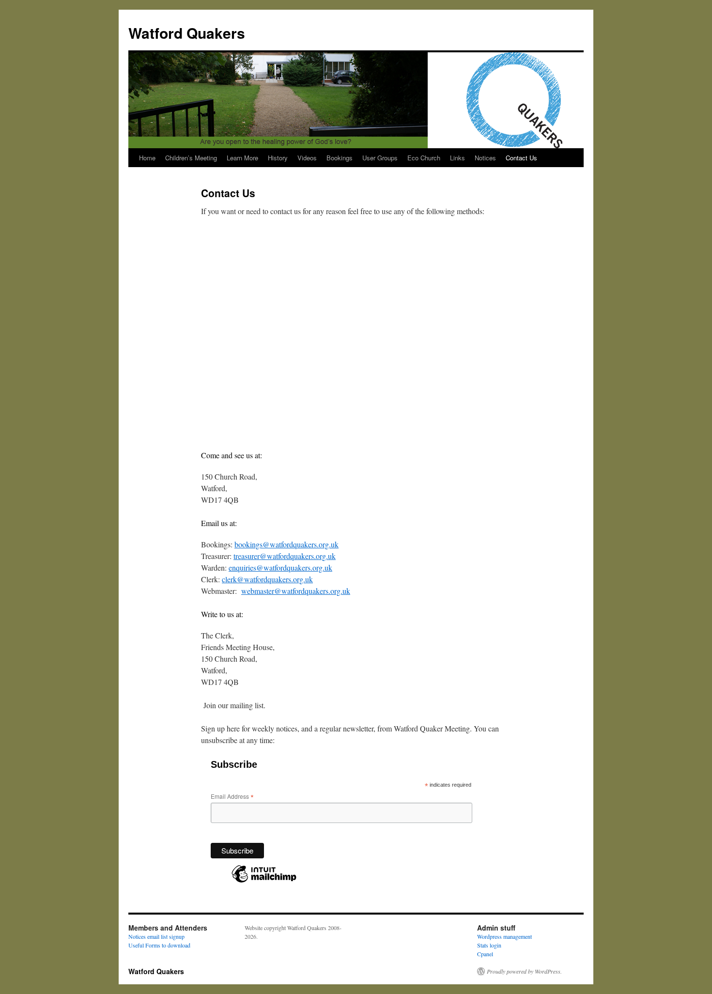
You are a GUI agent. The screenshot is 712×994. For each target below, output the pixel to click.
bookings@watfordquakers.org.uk (286, 544)
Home (147, 157)
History (278, 157)
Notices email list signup (156, 936)
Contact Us (521, 157)
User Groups (380, 157)
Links (457, 157)
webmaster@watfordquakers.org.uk (295, 591)
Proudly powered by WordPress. (524, 971)
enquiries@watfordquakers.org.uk (280, 567)
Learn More (242, 157)
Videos (307, 157)
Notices (485, 157)
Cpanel (485, 954)
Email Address (232, 796)
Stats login (489, 945)
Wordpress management (504, 936)
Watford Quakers (186, 32)
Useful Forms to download (159, 945)
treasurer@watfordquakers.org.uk (284, 556)
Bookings (339, 157)
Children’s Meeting (191, 157)
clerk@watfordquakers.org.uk (267, 579)
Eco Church (423, 157)
